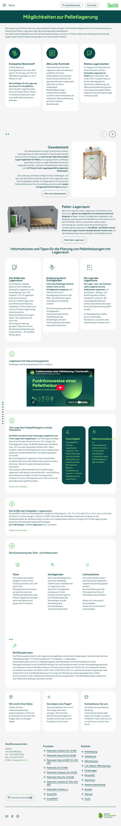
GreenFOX (52, 794)
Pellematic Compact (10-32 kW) (62, 772)
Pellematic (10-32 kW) (57, 767)
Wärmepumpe (91, 761)
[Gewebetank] (3, 407)
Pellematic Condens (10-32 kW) (62, 750)
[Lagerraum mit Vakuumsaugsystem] (3, 414)
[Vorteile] (3, 404)
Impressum (90, 780)
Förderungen (91, 770)
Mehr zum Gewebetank (55, 193)
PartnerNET (90, 775)
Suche (88, 798)
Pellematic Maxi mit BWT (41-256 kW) (62, 761)
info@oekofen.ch (19, 760)
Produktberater (71, 5)
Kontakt (92, 5)
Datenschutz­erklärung (95, 784)
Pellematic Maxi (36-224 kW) (60, 777)
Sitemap (89, 794)
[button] (6, 134)
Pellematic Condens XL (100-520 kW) (62, 783)
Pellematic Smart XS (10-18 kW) (61, 755)
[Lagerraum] (3, 409)
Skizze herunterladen (18, 486)
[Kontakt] (3, 423)
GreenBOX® (52, 798)
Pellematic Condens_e (57, 789)
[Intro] (3, 402)
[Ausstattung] (3, 421)
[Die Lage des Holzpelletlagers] (3, 416)
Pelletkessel (90, 756)
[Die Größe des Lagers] (3, 419)
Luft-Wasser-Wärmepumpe (98, 765)
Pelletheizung (91, 751)
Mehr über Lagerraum (74, 240)
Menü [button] (12, 5)
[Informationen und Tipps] (3, 412)
